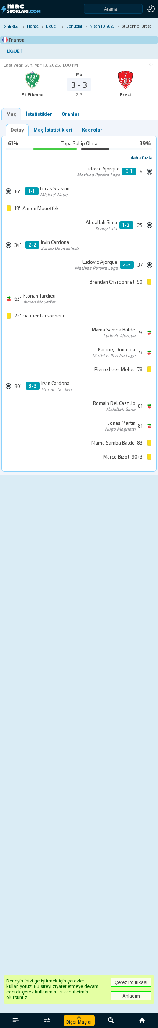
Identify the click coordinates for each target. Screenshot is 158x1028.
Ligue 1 (15, 51)
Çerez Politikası (131, 982)
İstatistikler (39, 114)
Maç (11, 114)
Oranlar (71, 114)
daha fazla (141, 157)
